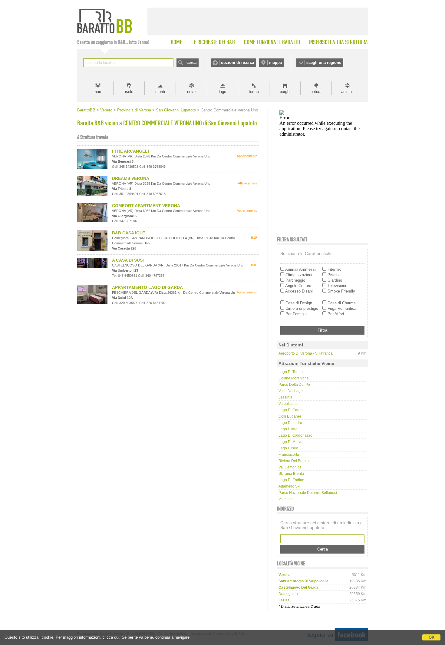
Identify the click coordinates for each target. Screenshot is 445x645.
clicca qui (111, 637)
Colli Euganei (290, 416)
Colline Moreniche (294, 378)
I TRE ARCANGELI (130, 151)
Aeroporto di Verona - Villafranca (306, 353)
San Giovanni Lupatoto (176, 110)
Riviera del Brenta (294, 461)
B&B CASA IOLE (128, 232)
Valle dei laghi (291, 391)
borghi (285, 91)
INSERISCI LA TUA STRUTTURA (338, 42)
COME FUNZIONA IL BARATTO (272, 42)
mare (98, 91)
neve (191, 91)
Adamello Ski (289, 486)
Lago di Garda (291, 410)
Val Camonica (290, 467)
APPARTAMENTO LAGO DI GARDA (147, 287)
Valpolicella (288, 404)
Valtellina (286, 499)
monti (160, 91)
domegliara (288, 594)
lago (222, 91)
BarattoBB (86, 110)
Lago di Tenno (291, 372)
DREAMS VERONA (130, 178)
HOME (176, 42)
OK (431, 637)
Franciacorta (289, 454)
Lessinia (285, 397)
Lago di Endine (291, 480)
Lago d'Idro (288, 429)
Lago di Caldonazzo (295, 435)
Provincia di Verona (134, 110)
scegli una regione (323, 62)
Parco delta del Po (294, 384)
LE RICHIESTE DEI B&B (213, 42)
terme (254, 91)
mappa (275, 62)
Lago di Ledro (290, 423)
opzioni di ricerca (237, 62)
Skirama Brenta (291, 473)
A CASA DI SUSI (128, 260)
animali (347, 91)
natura (316, 91)
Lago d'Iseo (288, 448)
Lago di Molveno (293, 442)
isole (129, 91)
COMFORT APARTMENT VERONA (146, 205)
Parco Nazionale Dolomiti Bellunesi (308, 493)
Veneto (106, 110)
